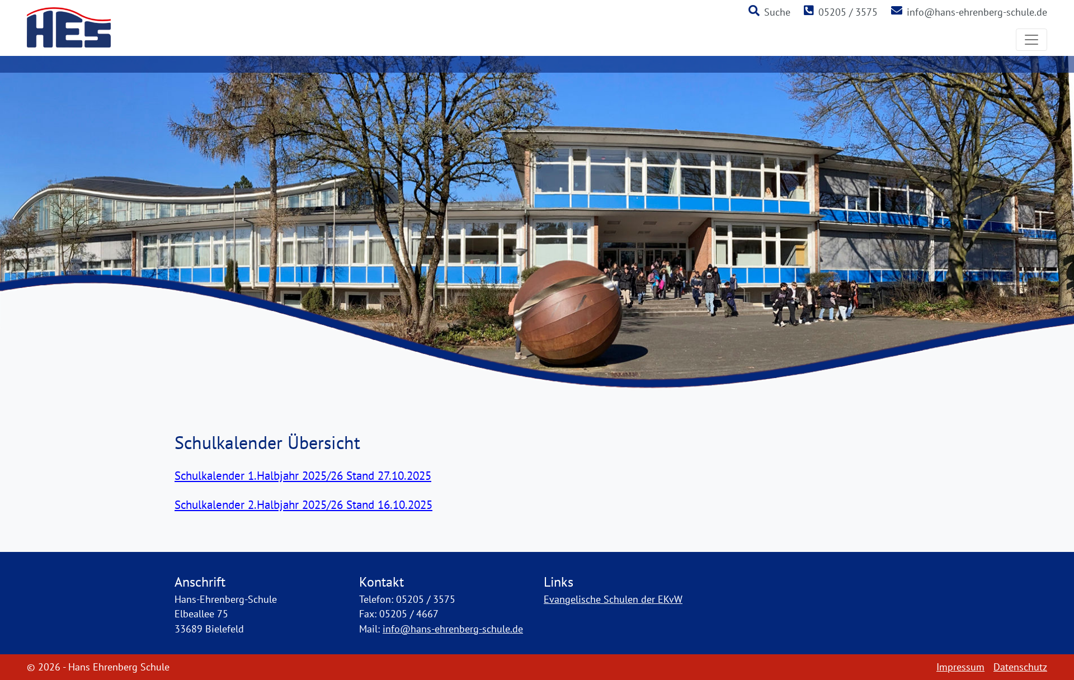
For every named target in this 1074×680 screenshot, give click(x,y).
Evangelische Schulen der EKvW (613, 599)
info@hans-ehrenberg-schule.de (977, 12)
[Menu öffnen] (1031, 40)
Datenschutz (1020, 666)
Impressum (960, 666)
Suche (777, 12)
